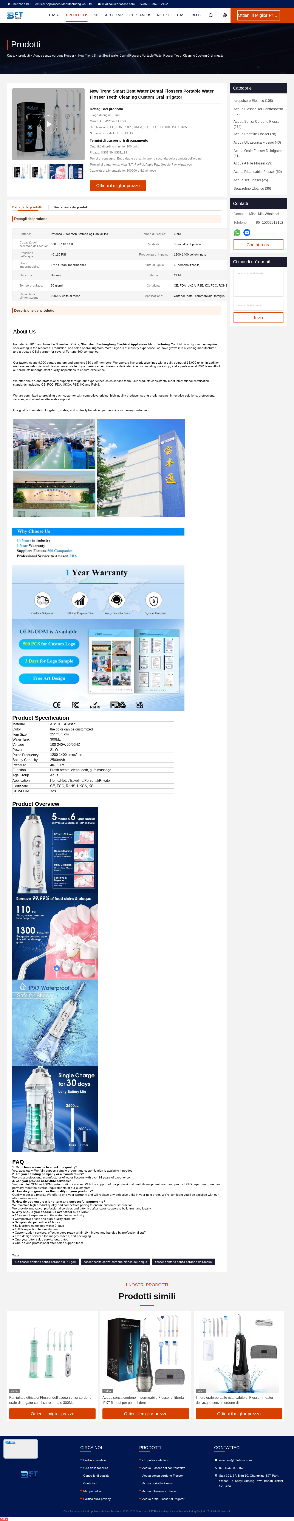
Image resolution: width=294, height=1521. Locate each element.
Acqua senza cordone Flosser (53, 55)
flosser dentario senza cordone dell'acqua (183, 1262)
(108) (253, 100)
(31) (258, 153)
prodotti (24, 55)
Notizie (164, 15)
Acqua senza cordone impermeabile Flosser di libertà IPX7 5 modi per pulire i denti (143, 1400)
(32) (258, 111)
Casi (181, 15)
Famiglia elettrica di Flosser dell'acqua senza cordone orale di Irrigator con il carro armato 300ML (50, 1400)
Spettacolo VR (108, 15)
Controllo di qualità (96, 1475)
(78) (255, 134)
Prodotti (75, 15)
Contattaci (90, 1483)
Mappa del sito (93, 1491)
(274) (257, 124)
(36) (252, 188)
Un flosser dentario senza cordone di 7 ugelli (45, 1262)
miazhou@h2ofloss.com (118, 4)
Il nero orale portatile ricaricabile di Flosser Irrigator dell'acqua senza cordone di (234, 1400)
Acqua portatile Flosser (158, 1483)
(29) (253, 163)
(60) (258, 172)
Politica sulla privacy (97, 1499)
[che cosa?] (237, 232)
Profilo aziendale (94, 1460)
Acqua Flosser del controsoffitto (163, 1468)
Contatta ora (259, 244)
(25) (251, 180)
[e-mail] (247, 232)
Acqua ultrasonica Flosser (160, 1491)
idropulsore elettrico (155, 1460)
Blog (196, 15)
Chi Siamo (138, 15)
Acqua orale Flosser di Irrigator (163, 1499)
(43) (257, 142)
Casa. (54, 15)
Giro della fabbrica (95, 1468)
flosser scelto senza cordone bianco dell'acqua (115, 1262)
